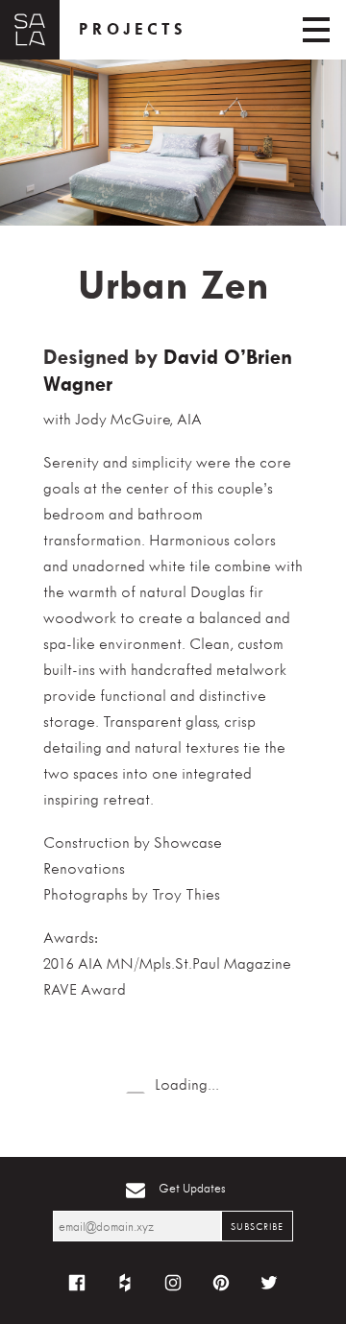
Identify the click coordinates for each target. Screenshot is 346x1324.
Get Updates (192, 1188)
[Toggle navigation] (316, 30)
